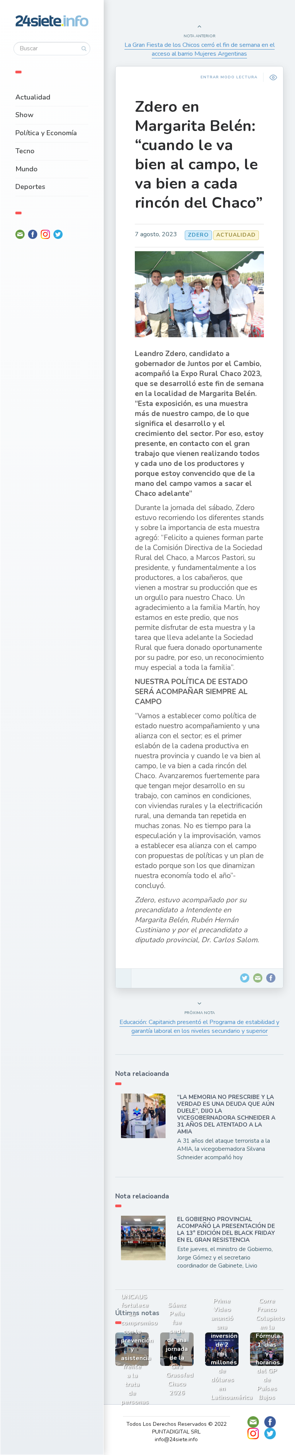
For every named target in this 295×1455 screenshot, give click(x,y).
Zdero (198, 235)
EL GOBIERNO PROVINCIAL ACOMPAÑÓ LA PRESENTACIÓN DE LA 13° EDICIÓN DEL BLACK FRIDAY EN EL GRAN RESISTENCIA (226, 1229)
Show (24, 114)
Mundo (26, 169)
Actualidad (32, 97)
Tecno (25, 151)
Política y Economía (46, 133)
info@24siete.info (176, 1439)
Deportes (30, 186)
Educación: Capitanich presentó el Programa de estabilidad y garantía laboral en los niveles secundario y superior (199, 1026)
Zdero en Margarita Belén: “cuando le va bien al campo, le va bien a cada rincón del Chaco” (199, 154)
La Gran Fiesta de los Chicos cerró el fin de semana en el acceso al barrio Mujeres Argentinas (199, 49)
